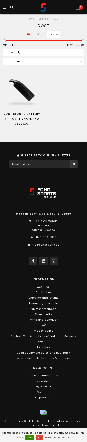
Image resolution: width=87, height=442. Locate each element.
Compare (43, 392)
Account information (43, 375)
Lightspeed (72, 421)
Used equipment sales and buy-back (43, 352)
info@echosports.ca (45, 244)
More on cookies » (57, 437)
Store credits (44, 314)
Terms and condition (43, 319)
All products (43, 397)
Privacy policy (43, 330)
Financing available (43, 303)
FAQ (43, 325)
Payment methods (43, 309)
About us (43, 287)
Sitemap (44, 341)
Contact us (44, 292)
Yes (29, 437)
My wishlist (43, 386)
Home (30, 18)
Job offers (43, 347)
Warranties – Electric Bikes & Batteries (43, 358)
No (39, 437)
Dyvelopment (50, 425)
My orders (43, 381)
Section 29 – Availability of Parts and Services (43, 336)
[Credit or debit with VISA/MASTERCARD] (43, 412)
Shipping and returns (44, 297)
